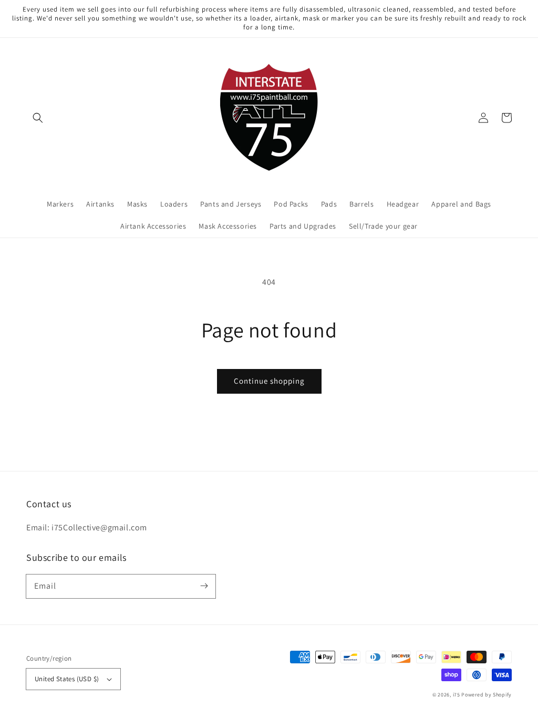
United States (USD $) (67, 678)
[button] (37, 117)
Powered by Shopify (486, 694)
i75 (457, 694)
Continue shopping (269, 381)
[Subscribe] (203, 586)
